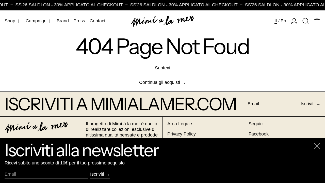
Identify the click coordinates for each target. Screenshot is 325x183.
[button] (305, 21)
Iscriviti (308, 103)
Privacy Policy (181, 133)
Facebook (259, 133)
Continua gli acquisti (159, 82)
